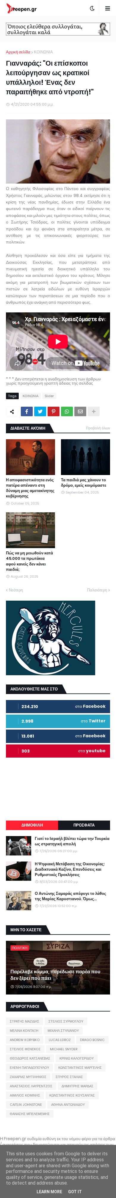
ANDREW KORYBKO (25, 1039)
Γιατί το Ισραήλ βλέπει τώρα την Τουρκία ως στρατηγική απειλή (72, 841)
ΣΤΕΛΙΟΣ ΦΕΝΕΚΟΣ (25, 1049)
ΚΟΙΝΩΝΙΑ (43, 52)
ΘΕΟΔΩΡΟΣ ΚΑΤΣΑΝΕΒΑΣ (30, 1058)
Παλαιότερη (97, 590)
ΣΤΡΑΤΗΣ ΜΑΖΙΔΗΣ (24, 1021)
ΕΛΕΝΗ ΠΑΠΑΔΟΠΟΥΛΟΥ (29, 1067)
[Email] (80, 411)
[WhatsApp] (67, 411)
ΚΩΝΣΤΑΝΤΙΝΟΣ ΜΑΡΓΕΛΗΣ (80, 1067)
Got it (75, 1191)
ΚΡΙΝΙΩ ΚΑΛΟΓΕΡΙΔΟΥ (76, 1058)
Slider (49, 396)
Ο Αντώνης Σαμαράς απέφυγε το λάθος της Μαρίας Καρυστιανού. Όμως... (70, 896)
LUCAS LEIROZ (60, 1039)
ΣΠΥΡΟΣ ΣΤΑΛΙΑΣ (69, 1076)
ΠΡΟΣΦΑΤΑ (84, 825)
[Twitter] (40, 411)
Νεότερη (16, 590)
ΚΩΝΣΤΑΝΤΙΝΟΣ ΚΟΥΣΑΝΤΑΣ (72, 1095)
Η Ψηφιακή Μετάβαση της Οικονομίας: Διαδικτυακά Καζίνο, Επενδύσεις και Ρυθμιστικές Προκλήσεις (70, 869)
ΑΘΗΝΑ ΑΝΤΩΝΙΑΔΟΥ (68, 1104)
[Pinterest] (53, 411)
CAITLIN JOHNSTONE (26, 1104)
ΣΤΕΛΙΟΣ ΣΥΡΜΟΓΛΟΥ (65, 1021)
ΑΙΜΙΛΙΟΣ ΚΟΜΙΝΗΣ (25, 1095)
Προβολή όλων (98, 428)
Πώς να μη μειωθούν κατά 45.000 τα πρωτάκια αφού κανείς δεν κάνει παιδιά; (29, 561)
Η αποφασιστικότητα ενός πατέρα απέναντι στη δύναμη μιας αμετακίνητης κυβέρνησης (30, 488)
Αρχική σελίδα (18, 52)
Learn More (49, 1191)
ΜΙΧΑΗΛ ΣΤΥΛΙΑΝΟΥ (63, 1030)
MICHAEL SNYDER (63, 1049)
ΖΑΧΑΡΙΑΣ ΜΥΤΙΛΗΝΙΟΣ (28, 1076)
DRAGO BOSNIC (92, 1039)
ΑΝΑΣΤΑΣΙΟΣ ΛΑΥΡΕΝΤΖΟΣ (31, 1086)
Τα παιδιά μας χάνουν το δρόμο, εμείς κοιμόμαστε (83, 482)
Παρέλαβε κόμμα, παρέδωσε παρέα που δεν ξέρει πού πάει (55, 975)
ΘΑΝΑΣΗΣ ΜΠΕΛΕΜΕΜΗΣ (30, 1113)
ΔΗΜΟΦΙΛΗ (32, 825)
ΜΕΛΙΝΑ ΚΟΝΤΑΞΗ (24, 1030)
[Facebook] (27, 411)
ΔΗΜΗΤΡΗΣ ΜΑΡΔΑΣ (77, 1086)
